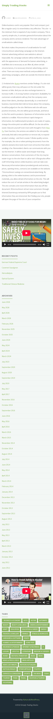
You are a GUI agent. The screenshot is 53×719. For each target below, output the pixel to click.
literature (27, 651)
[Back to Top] (26, 715)
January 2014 (7, 492)
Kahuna (26, 699)
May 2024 (5, 345)
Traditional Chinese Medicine (13, 284)
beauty (6, 625)
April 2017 (5, 394)
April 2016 (5, 427)
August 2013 (7, 519)
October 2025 (7, 334)
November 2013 (8, 503)
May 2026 (5, 307)
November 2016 (8, 399)
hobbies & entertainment (13, 642)
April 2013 (5, 541)
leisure (6, 651)
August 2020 (7, 372)
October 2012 (7, 557)
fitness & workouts (40, 633)
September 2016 (8, 410)
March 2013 (6, 546)
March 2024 (6, 356)
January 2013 (7, 551)
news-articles (28, 660)
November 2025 (8, 329)
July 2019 (5, 383)
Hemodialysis (7, 273)
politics (37, 669)
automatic (43, 620)
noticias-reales (9, 669)
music (33, 656)
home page (30, 642)
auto (25, 620)
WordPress (35, 699)
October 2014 (7, 448)
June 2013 (6, 530)
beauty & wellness (19, 625)
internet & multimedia (31, 647)
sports (27, 673)
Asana (17, 83)
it (43, 647)
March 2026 (6, 318)
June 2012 (6, 568)
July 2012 (5, 562)
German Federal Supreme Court (14, 262)
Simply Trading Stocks (14, 5)
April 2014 (5, 475)
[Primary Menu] (48, 5)
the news (37, 673)
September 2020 (8, 367)
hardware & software (12, 638)
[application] (26, 233)
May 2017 (5, 389)
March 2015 (6, 437)
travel (23, 678)
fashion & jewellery (11, 633)
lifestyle (15, 651)
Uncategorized (21, 18)
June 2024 (6, 340)
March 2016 (6, 432)
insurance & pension (11, 647)
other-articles (25, 669)
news (41, 656)
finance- (25, 633)
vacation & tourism (37, 678)
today (46, 673)
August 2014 (7, 454)
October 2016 (7, 405)
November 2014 (8, 443)
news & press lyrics (11, 660)
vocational (7, 682)
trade (15, 678)
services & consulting (12, 673)
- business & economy (11, 620)
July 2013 (5, 524)
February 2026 (7, 324)
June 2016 (6, 416)
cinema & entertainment (39, 625)
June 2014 (6, 465)
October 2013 (7, 508)
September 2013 (8, 513)
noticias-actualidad (28, 665)
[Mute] (44, 244)
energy (44, 629)
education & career (30, 629)
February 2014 (7, 486)
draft (5, 629)
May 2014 (5, 470)
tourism (6, 678)
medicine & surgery (41, 651)
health (26, 638)
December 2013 (8, 497)
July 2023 (5, 362)
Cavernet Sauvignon (10, 267)
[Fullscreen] (48, 244)
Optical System (8, 278)
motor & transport (19, 656)
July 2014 (5, 459)
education (15, 629)
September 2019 (8, 378)
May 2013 (5, 535)
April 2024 (5, 351)
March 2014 (6, 481)
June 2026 (6, 302)
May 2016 (5, 421)
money (5, 656)
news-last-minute (10, 665)
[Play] (5, 244)
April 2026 (5, 313)
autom (33, 620)
